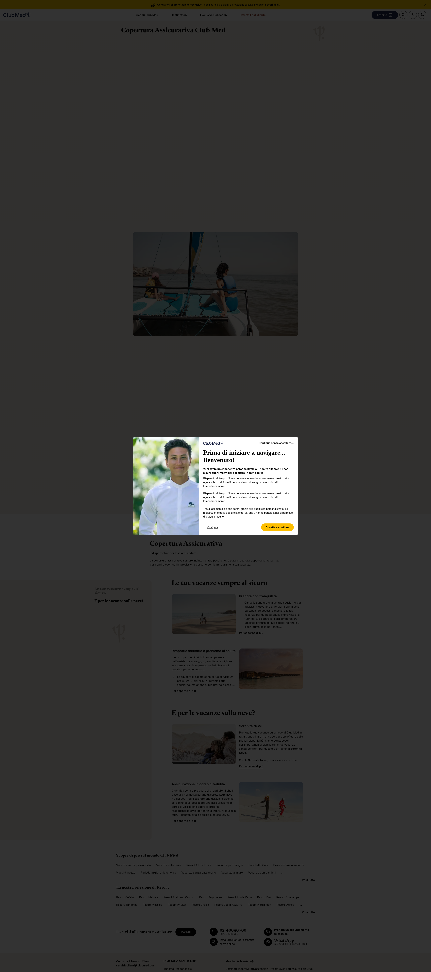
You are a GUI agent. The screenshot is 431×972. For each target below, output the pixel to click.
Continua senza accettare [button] (276, 443)
